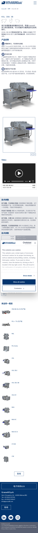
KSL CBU (14, 370)
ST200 (14, 444)
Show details (27, 276)
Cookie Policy (12, 528)
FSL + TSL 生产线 (17, 321)
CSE (13, 456)
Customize (18, 288)
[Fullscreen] (33, 181)
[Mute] (30, 181)
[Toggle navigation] (35, 2)
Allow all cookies (19, 282)
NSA (13, 407)
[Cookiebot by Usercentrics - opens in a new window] (23, 243)
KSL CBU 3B (15, 382)
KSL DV (14, 395)
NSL (13, 333)
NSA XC (14, 419)
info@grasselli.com (7, 501)
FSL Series (15, 346)
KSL (13, 358)
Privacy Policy (4, 528)
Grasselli (11, 2)
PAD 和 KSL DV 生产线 (18, 309)
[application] (19, 173)
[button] (19, 173)
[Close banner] (35, 243)
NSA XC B (15, 432)
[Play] (5, 181)
